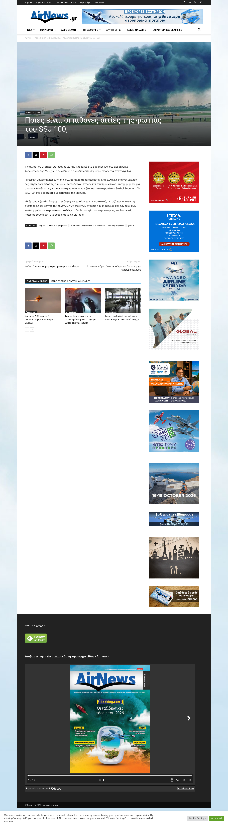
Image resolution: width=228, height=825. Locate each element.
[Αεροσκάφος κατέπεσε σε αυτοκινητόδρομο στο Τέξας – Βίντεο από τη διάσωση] (83, 300)
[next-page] (32, 329)
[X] (200, 2)
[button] (199, 30)
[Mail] (189, 2)
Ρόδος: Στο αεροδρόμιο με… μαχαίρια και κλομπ (52, 266)
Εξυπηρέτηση (113, 29)
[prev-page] (27, 329)
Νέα (29, 29)
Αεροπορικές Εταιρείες (67, 2)
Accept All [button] (216, 818)
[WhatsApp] (51, 155)
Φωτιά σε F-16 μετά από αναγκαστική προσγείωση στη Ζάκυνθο (40, 319)
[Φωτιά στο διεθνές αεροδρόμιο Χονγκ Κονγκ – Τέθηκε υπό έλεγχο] (123, 300)
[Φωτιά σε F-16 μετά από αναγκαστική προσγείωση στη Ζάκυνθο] (43, 300)
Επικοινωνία (99, 2)
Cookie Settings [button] (197, 818)
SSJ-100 (42, 225)
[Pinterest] (43, 155)
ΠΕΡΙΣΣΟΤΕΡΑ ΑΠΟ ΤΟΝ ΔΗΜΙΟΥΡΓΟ (70, 281)
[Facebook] (184, 2)
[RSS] (195, 2)
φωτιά (131, 225)
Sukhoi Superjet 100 (58, 225)
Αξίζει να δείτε (136, 29)
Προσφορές (90, 29)
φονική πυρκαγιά (116, 225)
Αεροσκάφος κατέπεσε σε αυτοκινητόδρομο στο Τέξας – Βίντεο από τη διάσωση (80, 319)
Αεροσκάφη (85, 2)
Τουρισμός (47, 29)
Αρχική (28, 37)
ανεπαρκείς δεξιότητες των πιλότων (88, 225)
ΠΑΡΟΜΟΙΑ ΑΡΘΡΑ (37, 281)
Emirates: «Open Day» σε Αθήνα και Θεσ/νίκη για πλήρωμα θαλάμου (114, 268)
